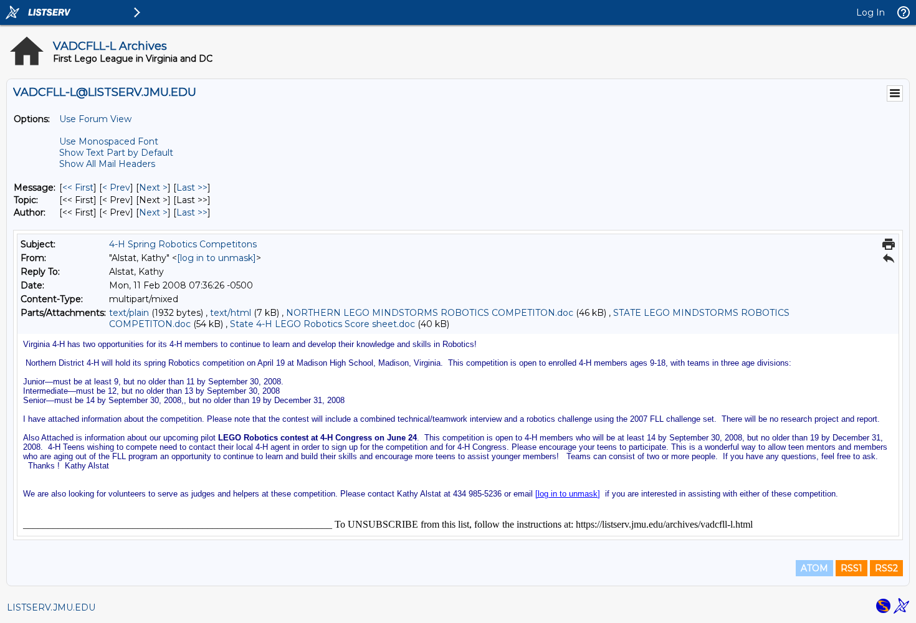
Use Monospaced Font (108, 141)
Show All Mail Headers (107, 163)
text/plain (129, 312)
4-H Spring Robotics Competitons (183, 244)
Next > (153, 187)
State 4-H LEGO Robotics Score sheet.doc (322, 324)
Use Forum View (95, 119)
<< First (77, 187)
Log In (870, 12)
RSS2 (886, 568)
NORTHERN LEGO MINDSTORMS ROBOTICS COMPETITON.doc (429, 312)
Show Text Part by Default (116, 152)
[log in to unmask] (216, 258)
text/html (230, 312)
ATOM (814, 568)
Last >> (192, 187)
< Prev (116, 187)
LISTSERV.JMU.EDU (51, 607)
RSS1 (851, 568)
